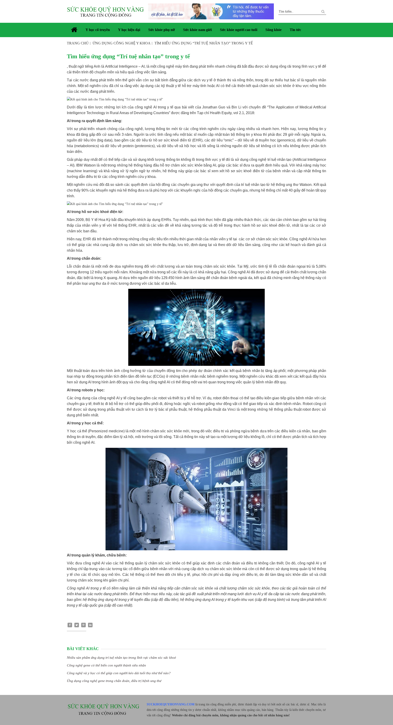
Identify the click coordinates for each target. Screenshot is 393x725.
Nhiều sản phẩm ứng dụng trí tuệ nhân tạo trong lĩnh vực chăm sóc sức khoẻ (121, 657)
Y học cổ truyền (98, 30)
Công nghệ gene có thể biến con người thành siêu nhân (106, 665)
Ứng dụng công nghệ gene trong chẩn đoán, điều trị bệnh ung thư (114, 681)
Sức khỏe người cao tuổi (238, 30)
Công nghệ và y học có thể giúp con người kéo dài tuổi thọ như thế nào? (119, 673)
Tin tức (295, 30)
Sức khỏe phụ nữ (161, 30)
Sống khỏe (273, 30)
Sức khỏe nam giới (197, 30)
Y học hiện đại (129, 30)
